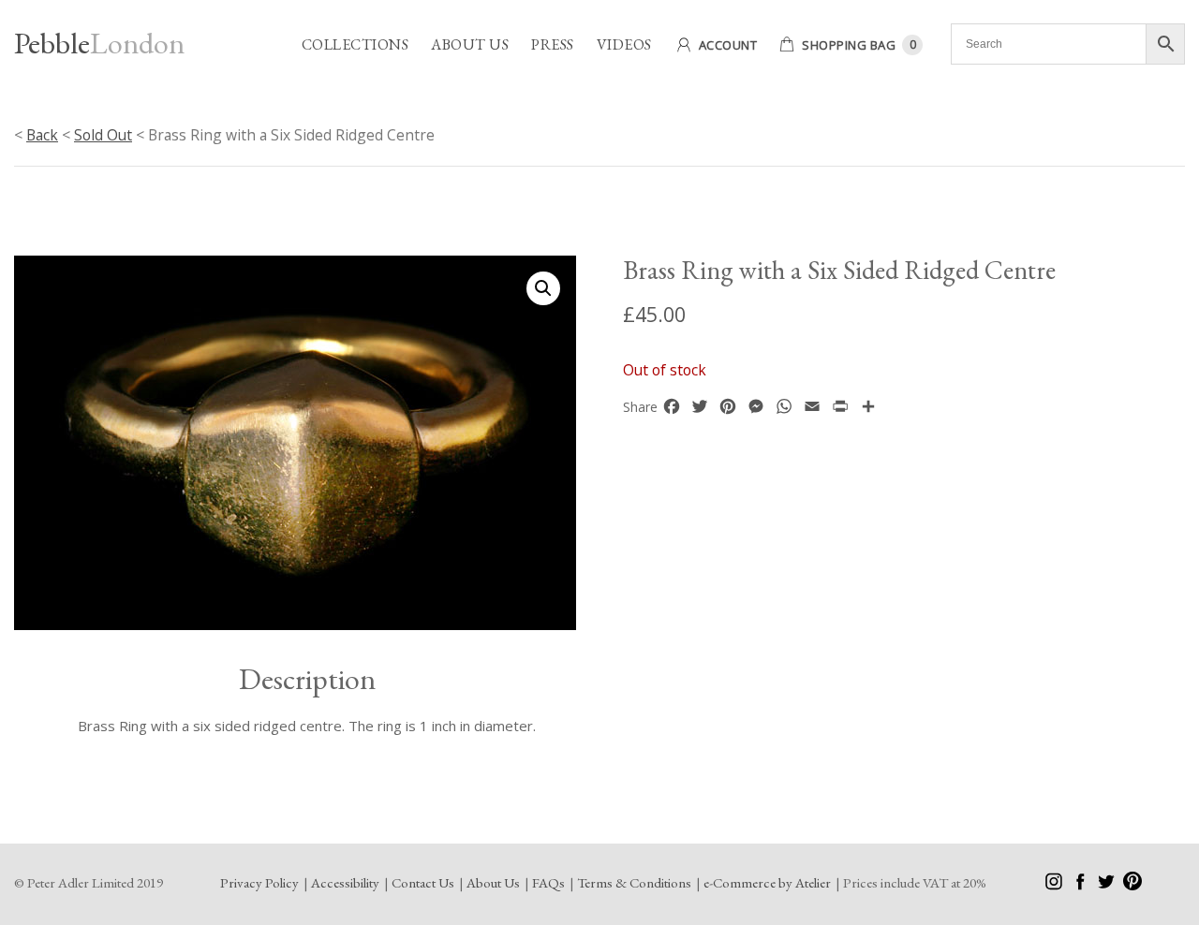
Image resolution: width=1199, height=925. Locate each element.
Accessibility (345, 882)
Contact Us (423, 882)
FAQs (548, 882)
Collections (355, 44)
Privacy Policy (259, 882)
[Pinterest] (1132, 885)
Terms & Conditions (634, 882)
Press (552, 44)
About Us (470, 44)
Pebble (99, 43)
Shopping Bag (849, 45)
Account (728, 45)
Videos (624, 44)
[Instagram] (1055, 885)
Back (42, 135)
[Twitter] (1107, 885)
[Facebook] (1081, 885)
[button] (543, 288)
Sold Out (103, 135)
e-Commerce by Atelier (767, 882)
